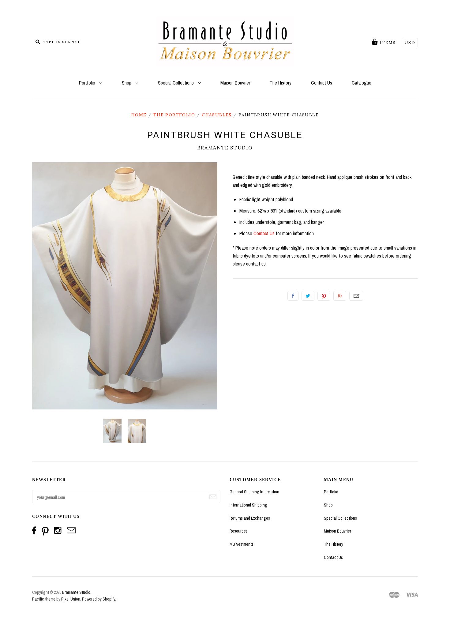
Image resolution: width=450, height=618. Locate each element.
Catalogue (361, 82)
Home (139, 115)
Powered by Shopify (98, 599)
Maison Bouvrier (235, 82)
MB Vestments (241, 544)
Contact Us (321, 82)
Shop (127, 82)
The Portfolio (174, 115)
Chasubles (217, 115)
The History (280, 82)
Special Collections (176, 82)
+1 (339, 296)
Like (292, 296)
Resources (239, 531)
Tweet (308, 296)
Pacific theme (43, 599)
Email (356, 296)
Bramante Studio (225, 148)
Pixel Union (70, 599)
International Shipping (248, 505)
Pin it (323, 296)
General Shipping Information (254, 492)
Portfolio (87, 82)
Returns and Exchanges (250, 518)
